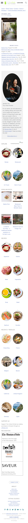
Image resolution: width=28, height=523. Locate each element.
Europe (16, 8)
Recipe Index (8, 129)
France (21, 8)
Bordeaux (3, 10)
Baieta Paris (4, 47)
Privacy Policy (14, 494)
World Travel (9, 8)
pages (9, 131)
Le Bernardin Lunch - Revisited (9, 62)
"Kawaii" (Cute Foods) (14, 504)
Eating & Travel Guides (14, 501)
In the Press (14, 491)
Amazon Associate (12, 513)
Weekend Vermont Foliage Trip (9, 57)
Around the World (14, 505)
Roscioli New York (6, 64)
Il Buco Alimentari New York (8, 61)
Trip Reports (14, 502)
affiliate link (4, 428)
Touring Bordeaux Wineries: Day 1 (17, 10)
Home (3, 8)
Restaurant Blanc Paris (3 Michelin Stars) (12, 49)
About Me (14, 489)
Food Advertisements (14, 143)
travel (6, 131)
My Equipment (14, 490)
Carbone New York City (7, 59)
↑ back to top (14, 482)
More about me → (12, 136)
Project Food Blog (14, 493)
